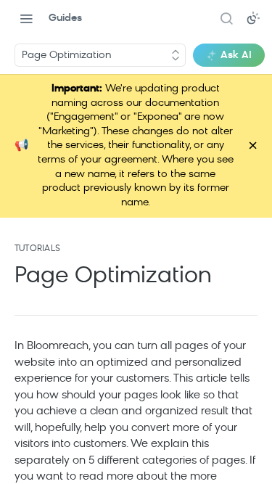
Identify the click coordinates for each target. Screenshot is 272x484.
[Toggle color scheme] (253, 18)
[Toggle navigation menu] (26, 18)
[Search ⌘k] (226, 18)
